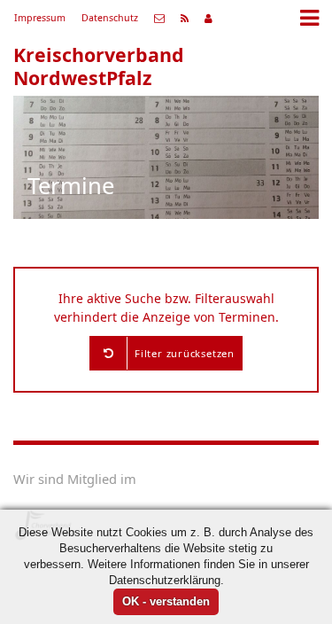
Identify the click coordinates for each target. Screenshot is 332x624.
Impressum (40, 18)
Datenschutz (109, 18)
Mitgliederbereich (208, 18)
